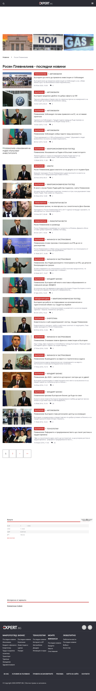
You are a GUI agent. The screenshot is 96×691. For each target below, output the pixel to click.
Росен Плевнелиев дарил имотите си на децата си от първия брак (61, 169)
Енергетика (7, 648)
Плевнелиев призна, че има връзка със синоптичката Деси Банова (62, 206)
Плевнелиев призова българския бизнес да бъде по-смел (58, 395)
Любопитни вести (69, 639)
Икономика (7, 642)
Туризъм (6, 659)
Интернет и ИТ (38, 642)
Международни (42, 299)
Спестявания (52, 651)
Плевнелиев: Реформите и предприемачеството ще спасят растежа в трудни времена (63, 433)
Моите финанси (53, 637)
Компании (21, 642)
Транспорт (6, 656)
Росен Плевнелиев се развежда (47, 225)
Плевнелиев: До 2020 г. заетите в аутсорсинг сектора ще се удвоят (61, 377)
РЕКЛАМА (59, 674)
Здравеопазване (9, 665)
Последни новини (9, 639)
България (39, 92)
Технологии (40, 74)
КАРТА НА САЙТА (72, 674)
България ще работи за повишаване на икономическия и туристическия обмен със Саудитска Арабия (58, 303)
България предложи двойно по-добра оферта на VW (55, 96)
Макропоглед (10, 635)
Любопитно (40, 203)
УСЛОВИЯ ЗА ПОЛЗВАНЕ (21, 674)
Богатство (66, 648)
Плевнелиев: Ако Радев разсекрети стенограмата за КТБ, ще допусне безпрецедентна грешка (62, 264)
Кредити (51, 646)
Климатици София (14, 606)
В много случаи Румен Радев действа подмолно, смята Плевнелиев (61, 188)
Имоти (50, 649)
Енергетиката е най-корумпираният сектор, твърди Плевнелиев (60, 322)
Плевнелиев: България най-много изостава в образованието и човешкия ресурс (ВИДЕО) (60, 283)
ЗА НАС (6, 674)
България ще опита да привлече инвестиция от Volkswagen (59, 77)
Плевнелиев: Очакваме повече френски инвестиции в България (60, 340)
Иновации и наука (39, 651)
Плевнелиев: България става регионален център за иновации (60, 414)
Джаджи (36, 648)
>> (27, 453)
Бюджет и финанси (9, 645)
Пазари (20, 651)
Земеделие (7, 662)
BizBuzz (66, 645)
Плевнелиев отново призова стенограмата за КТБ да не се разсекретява (58, 244)
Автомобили (37, 645)
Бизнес (21, 635)
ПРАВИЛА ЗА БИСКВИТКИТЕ (43, 674)
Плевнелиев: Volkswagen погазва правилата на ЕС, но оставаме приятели (60, 115)
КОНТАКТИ (86, 674)
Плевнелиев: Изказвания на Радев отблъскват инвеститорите (60, 152)
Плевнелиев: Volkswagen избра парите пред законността (57, 134)
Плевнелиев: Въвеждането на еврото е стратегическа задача (59, 359)
